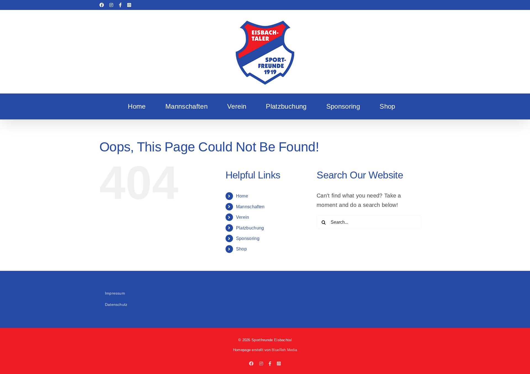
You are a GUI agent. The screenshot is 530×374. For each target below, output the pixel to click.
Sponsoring (247, 238)
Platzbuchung (250, 228)
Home (242, 196)
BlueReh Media (284, 350)
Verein (242, 217)
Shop (241, 249)
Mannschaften (250, 206)
